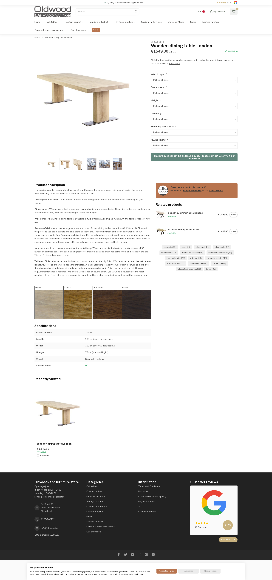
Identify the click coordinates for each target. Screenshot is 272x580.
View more (225, 539)
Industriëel (168, 252)
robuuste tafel (175, 263)
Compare (44, 455)
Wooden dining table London (58, 37)
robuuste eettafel (217, 258)
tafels (211, 269)
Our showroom (78, 30)
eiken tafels (222, 247)
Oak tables (51, 21)
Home (37, 21)
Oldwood (156, 42)
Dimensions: (159, 87)
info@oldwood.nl (192, 190)
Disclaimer (143, 491)
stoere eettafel (198, 263)
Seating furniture (210, 21)
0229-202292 (216, 190)
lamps (193, 21)
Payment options (146, 501)
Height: (156, 100)
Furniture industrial (98, 21)
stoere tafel (219, 263)
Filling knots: (159, 139)
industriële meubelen (220, 252)
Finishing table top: (163, 126)
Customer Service (147, 511)
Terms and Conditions (149, 486)
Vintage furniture (124, 21)
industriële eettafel (192, 252)
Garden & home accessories (48, 30)
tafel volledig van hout (189, 269)
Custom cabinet (73, 21)
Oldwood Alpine (176, 21)
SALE (95, 30)
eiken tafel (202, 247)
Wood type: (158, 74)
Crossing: (157, 113)
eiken (185, 247)
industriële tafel (176, 258)
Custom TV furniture (151, 21)
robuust (196, 258)
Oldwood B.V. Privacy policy (152, 496)
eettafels (170, 247)
